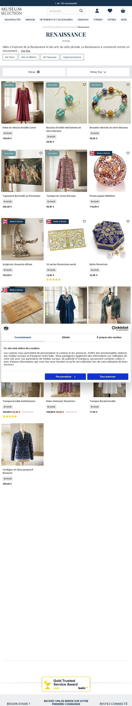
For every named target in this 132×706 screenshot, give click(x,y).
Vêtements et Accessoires (56, 19)
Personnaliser (63, 376)
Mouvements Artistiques (67, 27)
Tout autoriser (108, 376)
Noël (124, 19)
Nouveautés (13, 19)
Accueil (45, 27)
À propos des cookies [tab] (109, 337)
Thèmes (98, 19)
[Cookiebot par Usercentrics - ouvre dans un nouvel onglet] (114, 328)
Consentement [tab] (22, 337)
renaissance (83, 27)
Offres (112, 19)
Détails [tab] (66, 337)
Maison (30, 19)
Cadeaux (82, 19)
